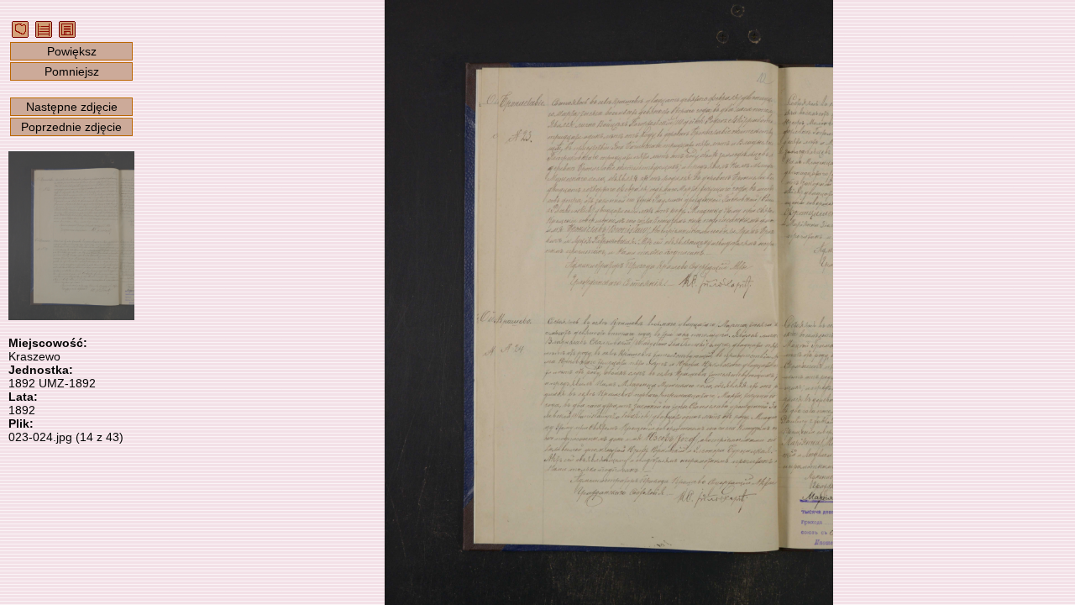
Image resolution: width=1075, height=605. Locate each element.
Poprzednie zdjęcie (71, 127)
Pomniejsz (72, 71)
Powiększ (72, 51)
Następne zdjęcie (72, 106)
